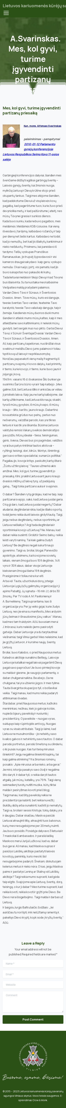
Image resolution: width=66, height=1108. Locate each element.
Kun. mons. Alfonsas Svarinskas (42, 125)
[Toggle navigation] (6, 13)
